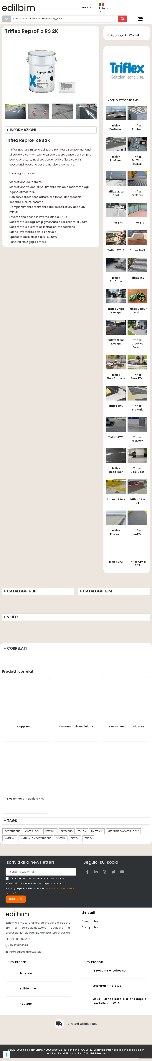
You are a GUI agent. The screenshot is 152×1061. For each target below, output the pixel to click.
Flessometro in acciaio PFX (25, 798)
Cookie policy (90, 921)
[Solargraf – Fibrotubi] (84, 986)
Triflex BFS (116, 222)
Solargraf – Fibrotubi (107, 986)
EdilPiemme (28, 988)
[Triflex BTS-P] (116, 237)
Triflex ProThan (116, 158)
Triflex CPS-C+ (137, 501)
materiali (9, 838)
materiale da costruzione (123, 831)
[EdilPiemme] (12, 989)
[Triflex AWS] (116, 424)
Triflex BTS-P (116, 250)
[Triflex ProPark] (137, 393)
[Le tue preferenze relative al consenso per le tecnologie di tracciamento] (6, 1054)
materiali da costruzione (36, 838)
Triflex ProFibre (137, 193)
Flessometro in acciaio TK (75, 726)
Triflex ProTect (137, 127)
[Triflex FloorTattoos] (116, 362)
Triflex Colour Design (137, 310)
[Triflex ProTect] (137, 112)
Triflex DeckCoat (137, 470)
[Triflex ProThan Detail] (137, 144)
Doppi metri (25, 726)
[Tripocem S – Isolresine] (84, 971)
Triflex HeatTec (137, 532)
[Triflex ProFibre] (137, 178)
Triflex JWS (115, 406)
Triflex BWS (137, 250)
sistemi (75, 838)
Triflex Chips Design (116, 310)
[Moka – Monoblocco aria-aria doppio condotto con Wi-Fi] (84, 1001)
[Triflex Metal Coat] (116, 178)
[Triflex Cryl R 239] (137, 549)
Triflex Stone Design (116, 342)
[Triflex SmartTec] (137, 362)
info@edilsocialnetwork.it (24, 952)
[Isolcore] (12, 974)
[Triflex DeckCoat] (137, 455)
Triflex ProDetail (115, 127)
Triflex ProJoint (116, 532)
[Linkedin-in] (96, 872)
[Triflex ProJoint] (116, 518)
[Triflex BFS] (116, 210)
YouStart (26, 1004)
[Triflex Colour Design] (137, 296)
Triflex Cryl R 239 (137, 563)
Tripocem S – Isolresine (108, 970)
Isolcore (26, 973)
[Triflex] (126, 70)
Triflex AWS (115, 437)
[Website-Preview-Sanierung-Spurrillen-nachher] (86, 111)
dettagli (50, 831)
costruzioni (32, 831)
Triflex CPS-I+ (116, 499)
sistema (60, 838)
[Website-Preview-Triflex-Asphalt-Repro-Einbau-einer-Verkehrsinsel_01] (15, 111)
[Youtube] (122, 872)
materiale (97, 831)
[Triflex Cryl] (116, 549)
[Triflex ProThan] (116, 144)
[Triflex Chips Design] (116, 296)
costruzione (12, 831)
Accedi (84, 7)
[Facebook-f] (87, 872)
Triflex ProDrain (116, 279)
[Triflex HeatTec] (137, 518)
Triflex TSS (137, 278)
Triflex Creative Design (137, 343)
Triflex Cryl (116, 562)
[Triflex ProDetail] (116, 112)
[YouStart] (12, 1004)
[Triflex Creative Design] (137, 327)
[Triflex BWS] (137, 237)
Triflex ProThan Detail (137, 160)
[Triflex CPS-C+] (137, 486)
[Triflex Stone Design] (116, 327)
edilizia (82, 831)
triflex (88, 838)
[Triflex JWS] (116, 393)
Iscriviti (15, 899)
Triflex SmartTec (137, 376)
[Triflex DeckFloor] (116, 455)
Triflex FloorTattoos (116, 376)
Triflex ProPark (137, 407)
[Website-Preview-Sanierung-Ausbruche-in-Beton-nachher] (38, 111)
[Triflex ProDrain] (116, 265)
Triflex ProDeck (137, 439)
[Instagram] (105, 872)
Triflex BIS (137, 222)
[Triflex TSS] (137, 265)
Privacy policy (90, 927)
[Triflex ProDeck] (137, 424)
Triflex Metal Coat (115, 193)
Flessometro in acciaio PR (126, 726)
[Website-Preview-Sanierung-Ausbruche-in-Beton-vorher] (62, 111)
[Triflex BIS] (137, 210)
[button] (122, 35)
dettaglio (66, 831)
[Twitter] (113, 872)
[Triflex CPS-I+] (116, 486)
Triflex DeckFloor (116, 470)
